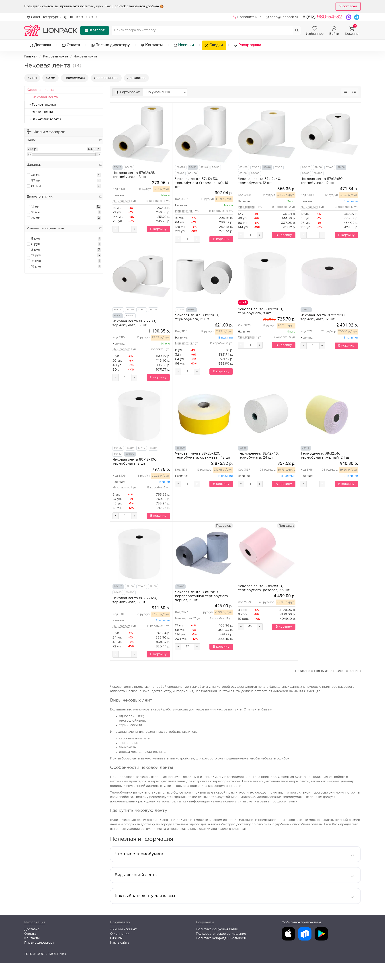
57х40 (204, 167)
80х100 (192, 173)
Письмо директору (113, 45)
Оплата (73, 45)
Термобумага (74, 78)
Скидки (216, 45)
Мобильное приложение (301, 922)
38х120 (306, 310)
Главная (30, 56)
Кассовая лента (55, 56)
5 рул (35, 238)
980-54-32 (322, 17)
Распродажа (249, 45)
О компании (119, 933)
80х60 (129, 167)
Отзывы (116, 938)
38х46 (243, 448)
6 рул (35, 244)
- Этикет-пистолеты (44, 119)
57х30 (192, 167)
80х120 (181, 167)
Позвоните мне (249, 17)
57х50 (215, 167)
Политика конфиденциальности (221, 938)
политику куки (92, 6)
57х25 (117, 167)
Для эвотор (136, 78)
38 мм (36, 175)
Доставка (42, 45)
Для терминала (106, 78)
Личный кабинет (123, 929)
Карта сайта (119, 942)
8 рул (35, 250)
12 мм (35, 207)
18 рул (36, 266)
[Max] (349, 17)
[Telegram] (357, 17)
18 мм (35, 212)
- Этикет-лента (40, 112)
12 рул (36, 255)
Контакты (154, 45)
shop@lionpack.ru (284, 17)
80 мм (50, 78)
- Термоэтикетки (41, 104)
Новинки (186, 45)
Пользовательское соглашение (221, 933)
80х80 (180, 173)
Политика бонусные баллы (217, 929)
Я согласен (348, 6)
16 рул (36, 261)
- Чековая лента (42, 97)
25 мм (35, 218)
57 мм (32, 78)
